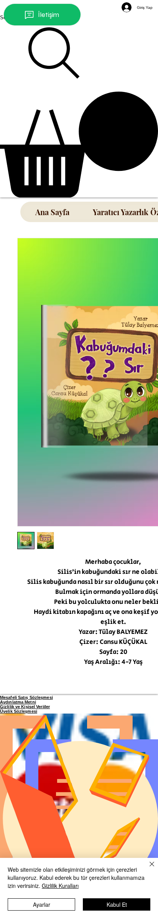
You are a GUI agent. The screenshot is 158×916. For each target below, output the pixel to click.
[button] (79, 144)
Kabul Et (117, 904)
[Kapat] (147, 868)
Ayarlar (41, 904)
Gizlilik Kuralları (60, 885)
